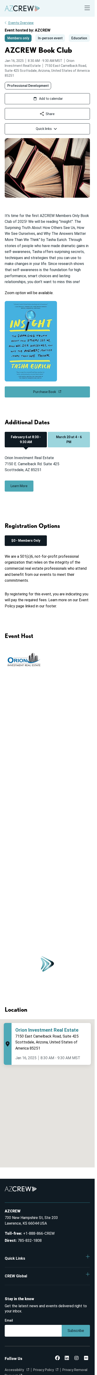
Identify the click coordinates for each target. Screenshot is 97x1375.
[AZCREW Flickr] (86, 1358)
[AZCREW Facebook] (57, 1358)
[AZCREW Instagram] (76, 1358)
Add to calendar (51, 98)
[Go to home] (22, 8)
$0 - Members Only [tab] (25, 540)
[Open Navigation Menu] (87, 8)
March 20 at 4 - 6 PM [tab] (69, 439)
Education (79, 38)
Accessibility (15, 1370)
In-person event (50, 38)
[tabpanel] (47, 477)
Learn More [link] (19, 486)
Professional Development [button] (28, 86)
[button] (47, 1258)
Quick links (44, 129)
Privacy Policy (43, 1370)
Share (50, 114)
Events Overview (21, 23)
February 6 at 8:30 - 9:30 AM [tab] (26, 439)
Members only (18, 38)
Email (9, 1320)
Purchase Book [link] (45, 392)
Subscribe (76, 1330)
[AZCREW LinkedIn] (67, 1358)
